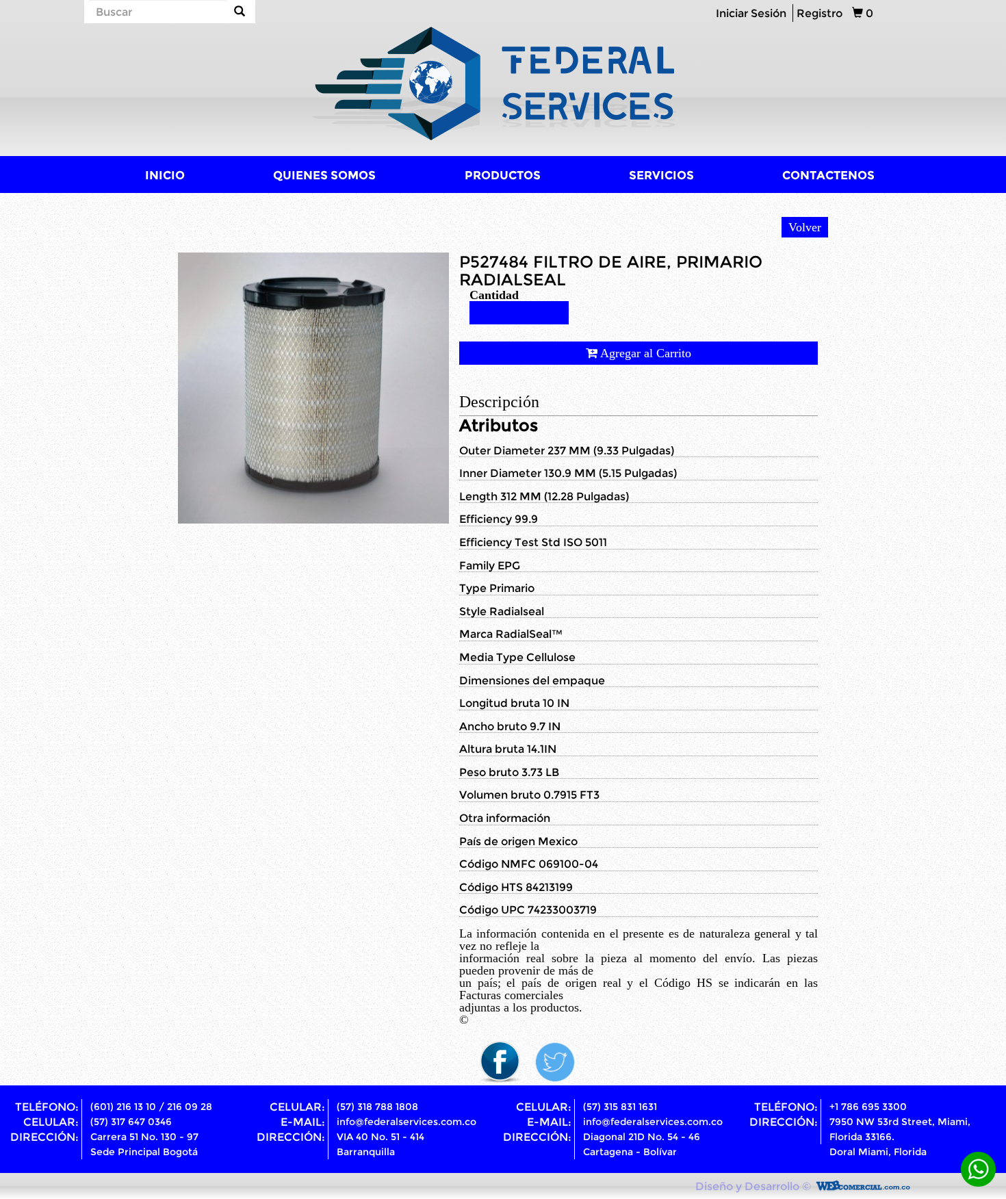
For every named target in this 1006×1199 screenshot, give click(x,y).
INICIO (165, 175)
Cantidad (494, 295)
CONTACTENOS (828, 175)
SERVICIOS (661, 175)
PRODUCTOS (503, 175)
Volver (804, 227)
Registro (819, 13)
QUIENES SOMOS (324, 175)
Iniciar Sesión (751, 13)
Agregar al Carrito (644, 353)
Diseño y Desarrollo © (753, 1186)
